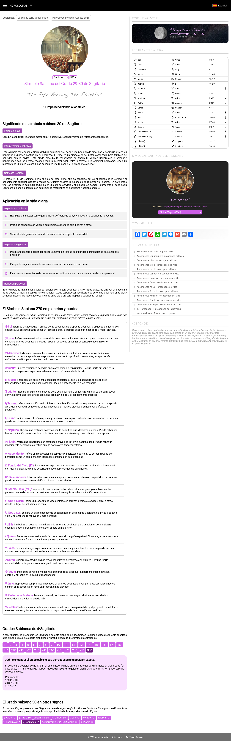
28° (74, 650)
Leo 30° (76, 717)
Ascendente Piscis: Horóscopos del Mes (157, 291)
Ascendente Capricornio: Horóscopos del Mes (160, 256)
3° (16, 645)
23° (36, 650)
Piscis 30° (88, 722)
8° (46, 645)
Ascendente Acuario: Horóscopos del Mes (158, 295)
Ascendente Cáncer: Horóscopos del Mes (158, 273)
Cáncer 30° (61, 717)
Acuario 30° (72, 722)
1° (5, 645)
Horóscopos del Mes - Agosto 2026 (155, 251)
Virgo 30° (90, 717)
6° (34, 645)
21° (21, 650)
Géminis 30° (43, 717)
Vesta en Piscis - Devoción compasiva (156, 313)
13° (81, 645)
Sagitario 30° (32, 722)
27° (66, 650)
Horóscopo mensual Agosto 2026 (70, 17)
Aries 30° (11, 717)
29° (82, 650)
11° (66, 645)
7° (40, 645)
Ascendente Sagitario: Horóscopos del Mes (159, 300)
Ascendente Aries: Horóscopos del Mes (157, 287)
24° (44, 650)
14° (89, 645)
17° (112, 645)
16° (104, 645)
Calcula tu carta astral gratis (33, 17)
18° (119, 645)
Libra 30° (105, 717)
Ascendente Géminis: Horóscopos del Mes (158, 278)
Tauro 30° (26, 717)
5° (28, 645)
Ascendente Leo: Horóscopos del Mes (156, 269)
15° (96, 645)
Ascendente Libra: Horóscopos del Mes (157, 260)
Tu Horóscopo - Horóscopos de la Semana (159, 309)
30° (89, 650)
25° (51, 650)
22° (29, 650)
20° (13, 650)
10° (59, 645)
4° (22, 645)
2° (11, 645)
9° (52, 645)
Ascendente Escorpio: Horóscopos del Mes (159, 304)
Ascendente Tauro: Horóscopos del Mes (157, 282)
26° (59, 650)
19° (6, 650)
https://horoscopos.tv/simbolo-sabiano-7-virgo (185, 206)
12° (74, 645)
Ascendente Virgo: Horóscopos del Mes (157, 265)
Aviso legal (117, 737)
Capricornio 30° (52, 722)
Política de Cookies (134, 737)
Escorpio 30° (13, 722)
